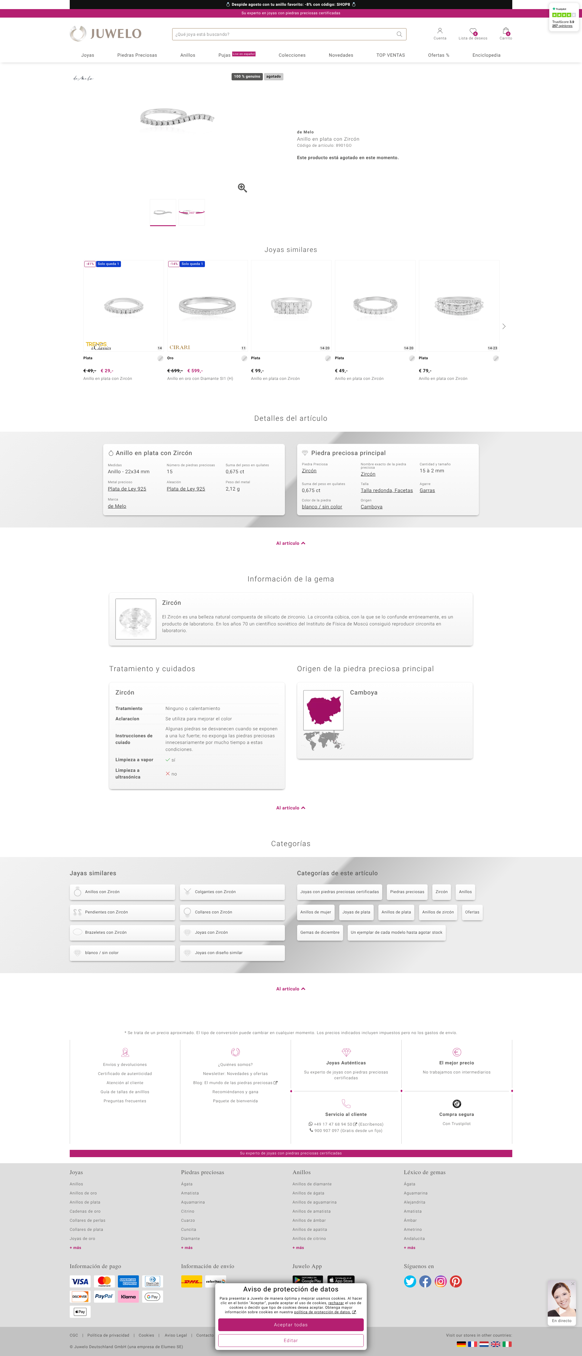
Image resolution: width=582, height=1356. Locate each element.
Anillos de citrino (309, 1239)
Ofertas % (438, 55)
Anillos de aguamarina (315, 1202)
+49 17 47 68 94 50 (333, 1124)
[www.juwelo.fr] (472, 1344)
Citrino (188, 1211)
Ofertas (472, 912)
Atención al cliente (125, 1083)
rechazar (336, 1303)
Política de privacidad (108, 1335)
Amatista (190, 1193)
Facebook (425, 1281)
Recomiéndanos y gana (235, 1092)
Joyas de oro (82, 1239)
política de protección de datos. (322, 1312)
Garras (427, 490)
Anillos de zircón (438, 912)
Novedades (341, 55)
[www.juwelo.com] (495, 1344)
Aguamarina (416, 1193)
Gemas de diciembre (320, 933)
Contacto (205, 1335)
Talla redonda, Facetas (387, 490)
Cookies (146, 1335)
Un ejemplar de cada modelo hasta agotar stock (397, 933)
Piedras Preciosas (137, 55)
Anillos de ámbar (309, 1221)
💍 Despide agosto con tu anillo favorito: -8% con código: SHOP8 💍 (291, 4)
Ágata (187, 1184)
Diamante (190, 1239)
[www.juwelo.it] (507, 1344)
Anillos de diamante (312, 1184)
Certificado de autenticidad (125, 1074)
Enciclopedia (487, 55)
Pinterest (456, 1281)
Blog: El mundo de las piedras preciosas (233, 1083)
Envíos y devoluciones (125, 1065)
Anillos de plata (396, 912)
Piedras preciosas (407, 892)
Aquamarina (193, 1202)
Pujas (237, 55)
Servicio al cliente (346, 1114)
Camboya (372, 507)
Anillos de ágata (309, 1193)
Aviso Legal (175, 1335)
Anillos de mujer (315, 912)
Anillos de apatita (310, 1230)
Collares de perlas (87, 1221)
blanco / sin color (322, 507)
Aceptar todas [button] (291, 1325)
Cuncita (188, 1230)
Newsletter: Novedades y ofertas (235, 1074)
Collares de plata (86, 1230)
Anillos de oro (83, 1193)
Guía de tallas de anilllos (125, 1092)
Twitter (410, 1281)
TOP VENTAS (390, 55)
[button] (440, 34)
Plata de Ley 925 (127, 489)
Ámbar (410, 1221)
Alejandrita (415, 1202)
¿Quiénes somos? (235, 1065)
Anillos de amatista (312, 1211)
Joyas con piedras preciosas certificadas (339, 892)
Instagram (441, 1281)
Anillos (188, 55)
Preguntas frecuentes (125, 1101)
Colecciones (292, 55)
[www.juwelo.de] (461, 1344)
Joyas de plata (356, 912)
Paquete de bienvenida (235, 1101)
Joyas (87, 55)
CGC (74, 1335)
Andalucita (414, 1239)
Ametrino (413, 1230)
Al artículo (287, 543)
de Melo (117, 506)
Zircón (309, 470)
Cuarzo (188, 1221)
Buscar (400, 34)
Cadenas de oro (85, 1211)
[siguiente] (503, 326)
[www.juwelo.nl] (484, 1344)
